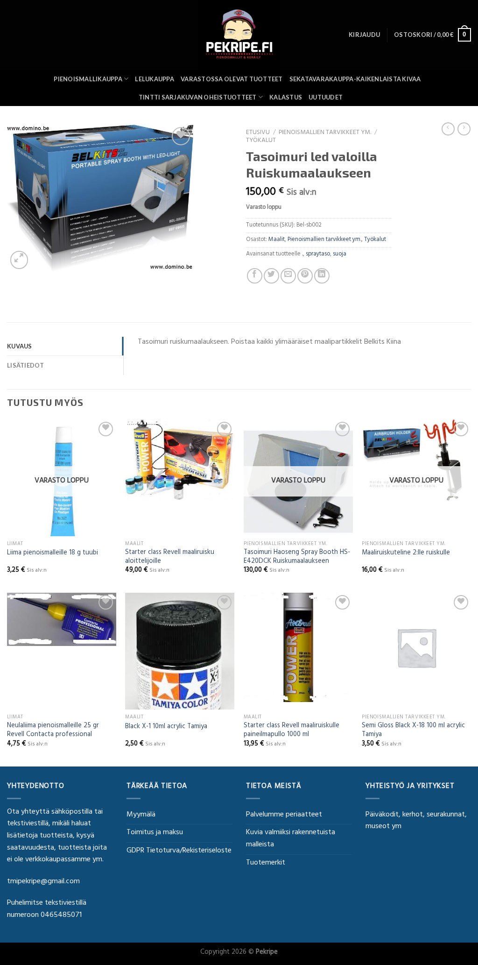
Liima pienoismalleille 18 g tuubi (52, 553)
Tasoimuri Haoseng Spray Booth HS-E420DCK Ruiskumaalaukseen (297, 557)
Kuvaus (19, 346)
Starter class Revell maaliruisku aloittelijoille (169, 557)
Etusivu (258, 133)
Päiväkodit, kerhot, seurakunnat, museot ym (416, 821)
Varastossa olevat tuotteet (232, 79)
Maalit (276, 240)
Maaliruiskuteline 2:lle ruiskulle (406, 553)
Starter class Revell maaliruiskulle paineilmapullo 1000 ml (291, 730)
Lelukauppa (154, 79)
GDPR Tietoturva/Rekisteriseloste (179, 851)
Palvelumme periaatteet (284, 815)
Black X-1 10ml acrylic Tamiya (166, 727)
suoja (339, 254)
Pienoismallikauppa (88, 79)
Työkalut (261, 141)
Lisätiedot (25, 365)
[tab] (65, 346)
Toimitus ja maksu (155, 833)
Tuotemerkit (265, 863)
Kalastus (285, 97)
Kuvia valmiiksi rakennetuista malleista (290, 839)
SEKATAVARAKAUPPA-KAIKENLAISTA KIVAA (355, 79)
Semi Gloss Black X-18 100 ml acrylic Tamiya (413, 730)
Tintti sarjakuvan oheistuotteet (198, 97)
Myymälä (141, 815)
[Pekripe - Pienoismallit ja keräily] (239, 35)
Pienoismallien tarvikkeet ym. (325, 133)
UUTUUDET (326, 97)
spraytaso (318, 254)
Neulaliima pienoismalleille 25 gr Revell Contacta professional (53, 730)
